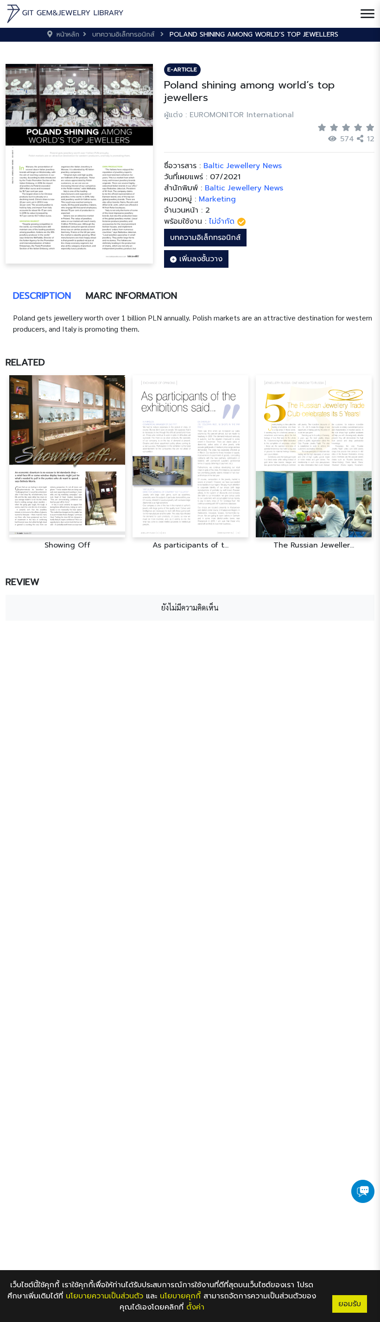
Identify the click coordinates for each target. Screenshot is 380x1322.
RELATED (25, 362)
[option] (67, 462)
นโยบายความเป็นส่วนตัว (104, 1296)
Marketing (217, 199)
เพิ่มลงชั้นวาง (199, 258)
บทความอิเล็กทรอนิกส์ (205, 237)
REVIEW (22, 581)
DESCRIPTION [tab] (42, 295)
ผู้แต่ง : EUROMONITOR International (229, 114)
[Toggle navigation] (367, 13)
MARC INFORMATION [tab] (131, 295)
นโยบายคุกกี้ (180, 1296)
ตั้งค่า (195, 1307)
